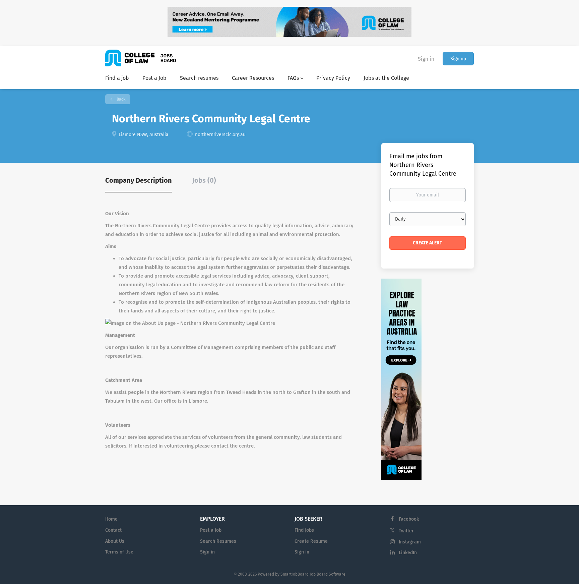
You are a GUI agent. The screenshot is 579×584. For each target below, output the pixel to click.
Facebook (409, 519)
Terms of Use (119, 552)
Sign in (426, 59)
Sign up (458, 59)
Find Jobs (304, 530)
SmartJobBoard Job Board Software (312, 574)
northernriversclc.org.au (220, 134)
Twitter (406, 531)
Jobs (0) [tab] (204, 180)
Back (120, 99)
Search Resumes (218, 541)
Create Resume (311, 541)
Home (111, 519)
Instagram (410, 542)
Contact (113, 530)
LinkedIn (408, 553)
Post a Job (210, 530)
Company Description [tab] (138, 180)
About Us (114, 541)
